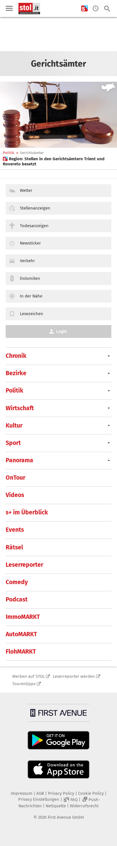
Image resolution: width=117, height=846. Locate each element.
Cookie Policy (91, 793)
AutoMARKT (21, 634)
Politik (8, 153)
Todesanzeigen (34, 225)
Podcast (17, 599)
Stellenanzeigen (35, 208)
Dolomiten (30, 278)
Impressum (21, 793)
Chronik (16, 356)
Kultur (14, 425)
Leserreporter (24, 564)
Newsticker (30, 243)
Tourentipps (23, 683)
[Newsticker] (95, 9)
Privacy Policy (61, 793)
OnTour (15, 477)
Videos (15, 495)
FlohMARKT (21, 651)
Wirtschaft (20, 408)
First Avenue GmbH (66, 817)
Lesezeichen (31, 313)
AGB (40, 793)
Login (61, 331)
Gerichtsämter (32, 153)
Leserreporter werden (74, 676)
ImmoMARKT (23, 617)
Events (15, 529)
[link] (58, 161)
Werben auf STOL (28, 676)
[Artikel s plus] (58, 115)
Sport (13, 443)
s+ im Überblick (27, 512)
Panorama (19, 460)
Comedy (17, 582)
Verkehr (27, 260)
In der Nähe (31, 296)
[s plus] (84, 9)
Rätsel (14, 547)
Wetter (26, 190)
